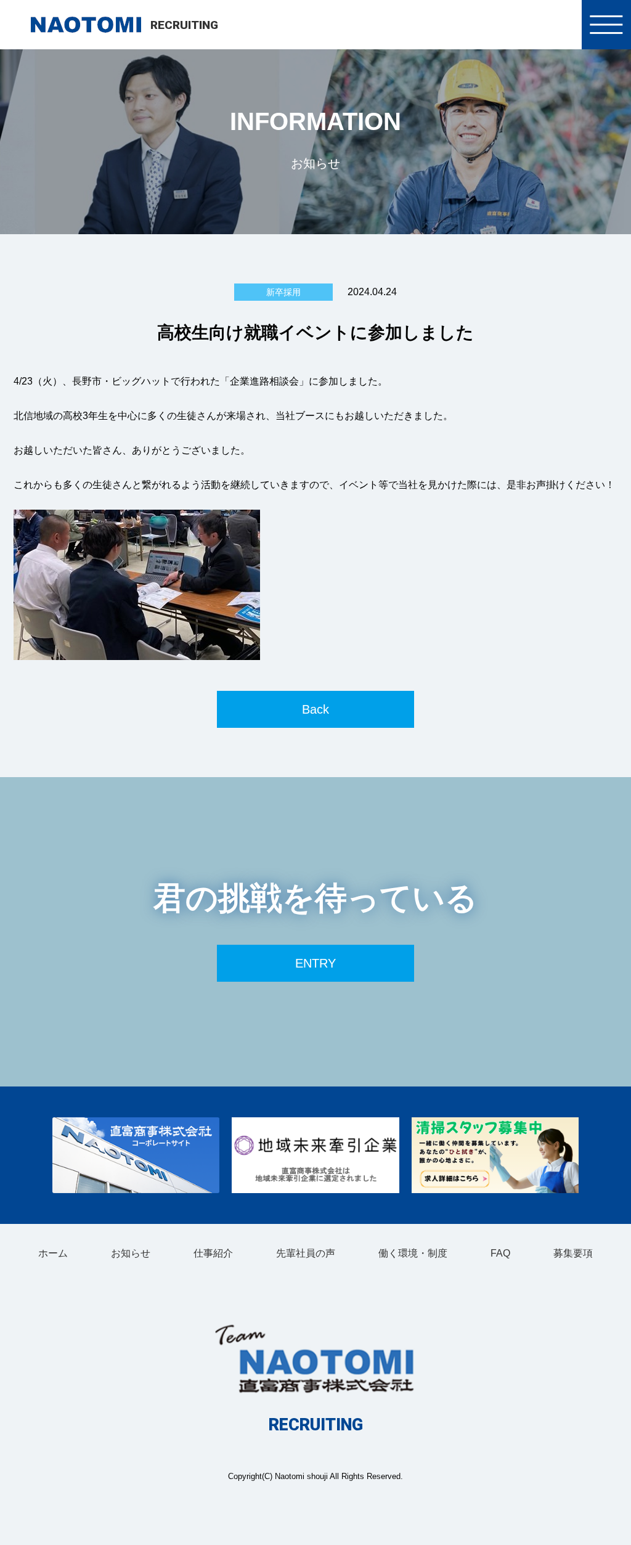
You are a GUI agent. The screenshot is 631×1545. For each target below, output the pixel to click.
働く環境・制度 (412, 1253)
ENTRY (315, 963)
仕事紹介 (213, 1253)
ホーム (53, 1253)
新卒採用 (283, 292)
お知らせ (130, 1253)
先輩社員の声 (305, 1253)
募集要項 (573, 1253)
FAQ (500, 1253)
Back (315, 709)
